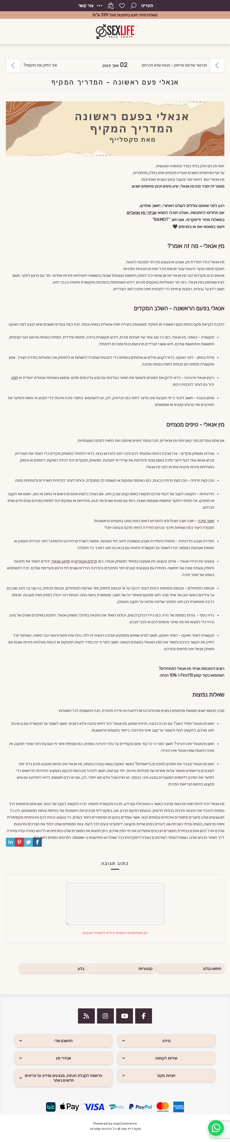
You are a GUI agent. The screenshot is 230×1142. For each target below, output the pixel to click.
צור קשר (85, 5)
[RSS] (86, 1016)
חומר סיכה (206, 521)
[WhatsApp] (216, 1128)
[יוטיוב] (124, 1016)
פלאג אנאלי (61, 561)
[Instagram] (105, 1016)
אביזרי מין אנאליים (142, 212)
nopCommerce (125, 1123)
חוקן (15, 377)
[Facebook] (143, 1016)
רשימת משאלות (122, 5)
